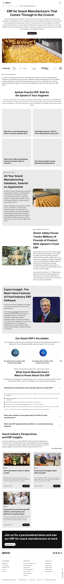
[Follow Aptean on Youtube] (61, 553)
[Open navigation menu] (3, 3)
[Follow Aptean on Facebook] (53, 553)
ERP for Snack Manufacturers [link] (28, 6)
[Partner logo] (31, 68)
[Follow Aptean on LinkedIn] (59, 553)
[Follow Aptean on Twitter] (56, 553)
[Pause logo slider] (60, 68)
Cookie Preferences (22, 579)
